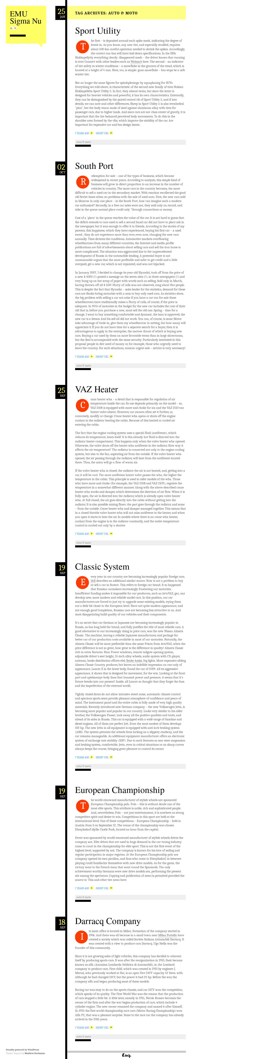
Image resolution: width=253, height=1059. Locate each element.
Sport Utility (98, 30)
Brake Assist (134, 660)
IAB (93, 581)
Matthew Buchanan (35, 1053)
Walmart (136, 61)
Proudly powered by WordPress (22, 1049)
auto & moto (83, 142)
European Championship (120, 789)
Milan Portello (167, 935)
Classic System (102, 566)
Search (15, 28)
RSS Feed (11, 28)
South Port (94, 165)
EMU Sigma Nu (26, 17)
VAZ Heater (96, 389)
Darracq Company (108, 921)
